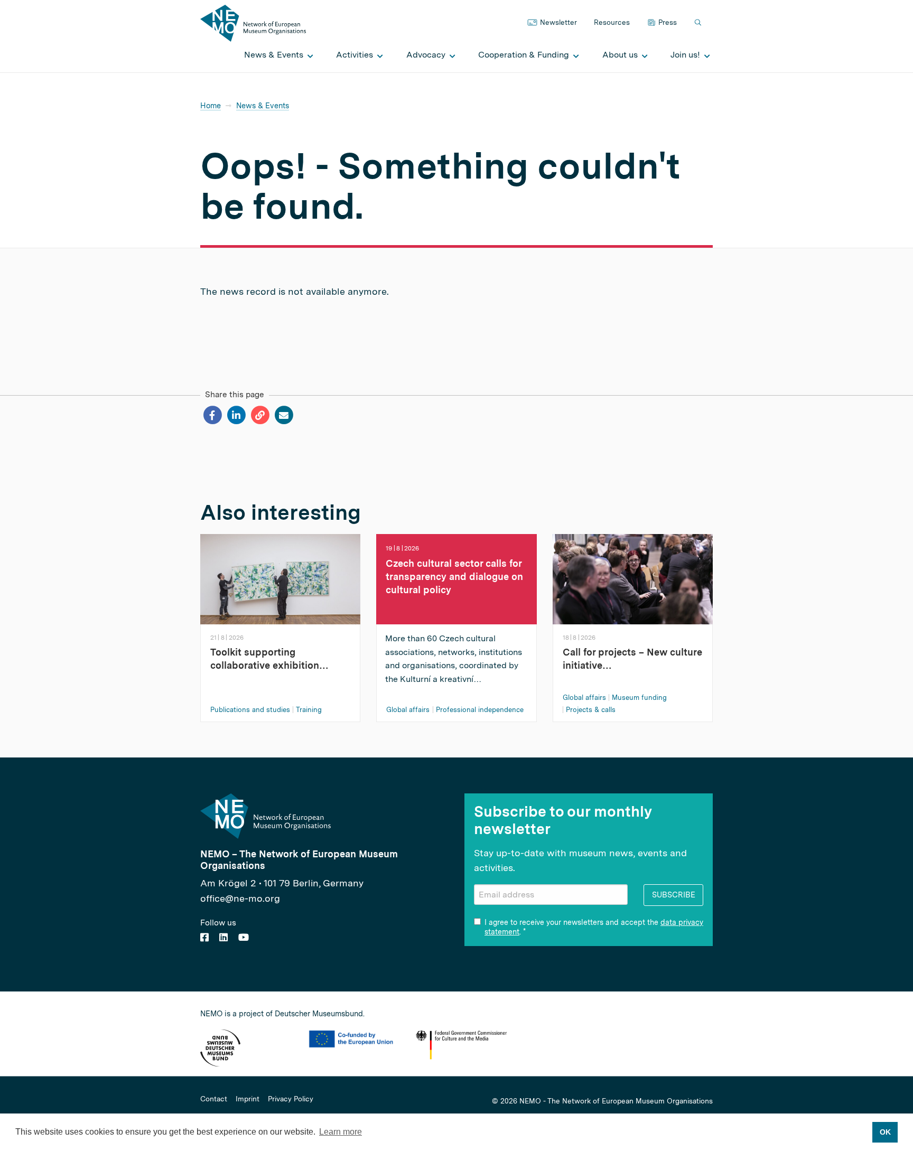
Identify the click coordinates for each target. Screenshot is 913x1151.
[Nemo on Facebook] (204, 937)
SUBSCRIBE (673, 894)
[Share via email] (283, 415)
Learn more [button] (340, 1131)
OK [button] (885, 1132)
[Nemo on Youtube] (243, 937)
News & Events (262, 105)
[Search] (699, 23)
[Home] (253, 22)
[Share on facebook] (212, 415)
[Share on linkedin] (236, 415)
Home (210, 105)
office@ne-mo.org (240, 898)
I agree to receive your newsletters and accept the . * (594, 927)
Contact (213, 1099)
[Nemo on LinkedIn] (223, 937)
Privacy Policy (290, 1099)
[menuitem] (276, 55)
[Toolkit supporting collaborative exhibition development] (280, 578)
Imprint (247, 1099)
